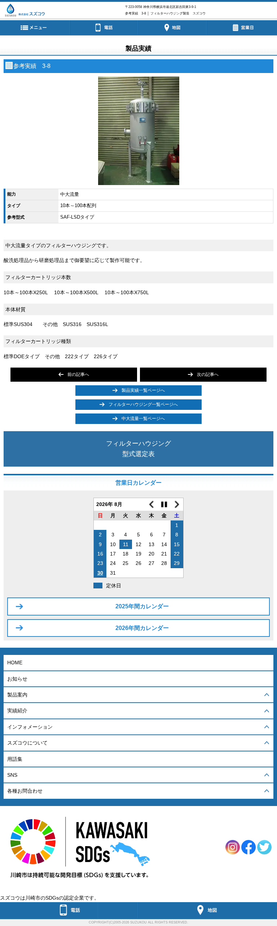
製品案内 (17, 695)
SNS (12, 775)
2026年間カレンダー (142, 628)
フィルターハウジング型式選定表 (138, 449)
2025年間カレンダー (142, 606)
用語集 (14, 759)
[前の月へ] (151, 504)
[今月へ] (164, 504)
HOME (14, 662)
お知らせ (17, 679)
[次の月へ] (177, 504)
